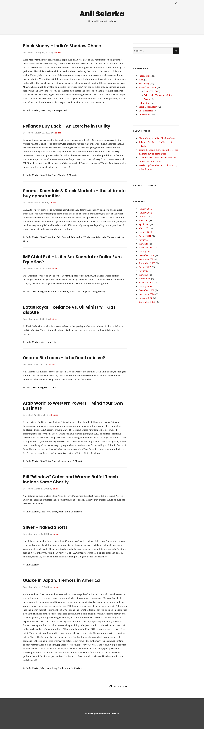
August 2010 (145, 235)
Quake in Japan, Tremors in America (61, 580)
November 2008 (147, 294)
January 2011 (145, 232)
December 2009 (146, 255)
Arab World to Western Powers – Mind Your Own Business (73, 405)
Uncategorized (59, 110)
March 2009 (145, 278)
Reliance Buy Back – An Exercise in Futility (66, 126)
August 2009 (145, 266)
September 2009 (147, 263)
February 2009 (146, 282)
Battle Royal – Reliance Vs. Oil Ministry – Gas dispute (69, 309)
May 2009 (143, 274)
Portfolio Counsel (61, 237)
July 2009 (143, 270)
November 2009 (147, 259)
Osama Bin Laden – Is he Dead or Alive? (64, 358)
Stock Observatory (61, 461)
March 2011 (145, 228)
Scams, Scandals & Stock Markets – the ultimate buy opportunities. (74, 193)
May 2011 (143, 220)
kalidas (57, 52)
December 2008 (146, 290)
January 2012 (145, 212)
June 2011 (144, 216)
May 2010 (143, 243)
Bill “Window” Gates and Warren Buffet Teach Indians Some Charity (70, 479)
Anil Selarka (102, 14)
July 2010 (143, 239)
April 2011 (144, 224)
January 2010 (145, 251)
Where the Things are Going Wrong (87, 291)
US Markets (71, 175)
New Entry (45, 110)
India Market (32, 110)
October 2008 (146, 297)
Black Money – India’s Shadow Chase (62, 46)
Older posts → (118, 686)
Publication (76, 237)
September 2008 (147, 301)
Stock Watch (58, 175)
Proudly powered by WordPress (102, 713)
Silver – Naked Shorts (45, 527)
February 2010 (146, 247)
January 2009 (145, 286)
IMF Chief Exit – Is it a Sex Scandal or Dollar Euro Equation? (72, 259)
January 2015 (145, 208)
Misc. (29, 291)
